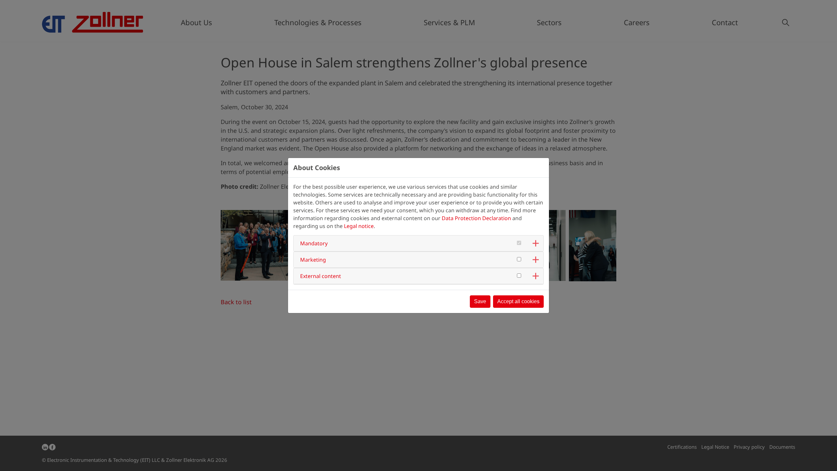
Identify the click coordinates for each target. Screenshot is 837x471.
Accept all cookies (518, 301)
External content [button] (320, 276)
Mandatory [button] (314, 243)
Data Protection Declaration (476, 218)
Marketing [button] (313, 259)
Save (480, 301)
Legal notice (359, 226)
